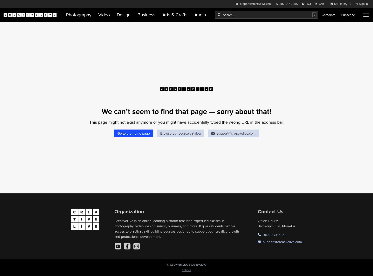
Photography (78, 14)
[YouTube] (117, 246)
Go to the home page (133, 133)
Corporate (329, 15)
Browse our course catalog (180, 133)
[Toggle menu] (366, 14)
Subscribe (348, 15)
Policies (186, 270)
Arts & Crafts (174, 14)
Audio (200, 14)
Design (124, 14)
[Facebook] (127, 246)
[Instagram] (136, 246)
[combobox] (266, 14)
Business (146, 14)
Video (104, 14)
